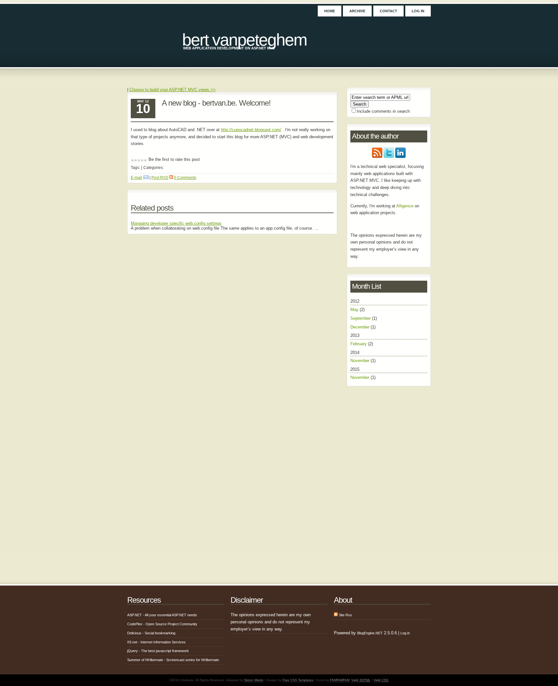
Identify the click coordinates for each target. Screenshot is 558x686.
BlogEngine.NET (370, 633)
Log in (418, 11)
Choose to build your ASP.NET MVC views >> (172, 89)
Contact (388, 11)
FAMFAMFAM (339, 680)
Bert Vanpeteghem (244, 39)
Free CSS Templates (298, 680)
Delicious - (151, 633)
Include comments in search (383, 111)
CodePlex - (162, 624)
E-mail (136, 177)
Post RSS (159, 177)
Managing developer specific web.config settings (176, 223)
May (354, 309)
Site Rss (345, 615)
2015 (363, 373)
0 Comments (185, 177)
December (359, 327)
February (358, 343)
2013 (361, 339)
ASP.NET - (162, 615)
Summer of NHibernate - (173, 660)
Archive (357, 11)
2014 (363, 356)
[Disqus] (232, 321)
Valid (360, 680)
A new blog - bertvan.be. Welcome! (216, 103)
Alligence (404, 205)
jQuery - (158, 651)
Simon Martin (254, 680)
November (359, 360)
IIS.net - (156, 642)
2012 (363, 314)
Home (329, 11)
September (360, 318)
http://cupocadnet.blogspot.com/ (251, 129)
